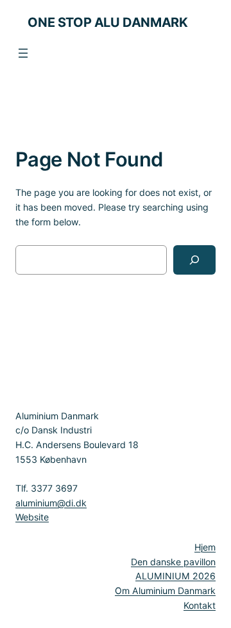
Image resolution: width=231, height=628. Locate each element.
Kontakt (200, 605)
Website (32, 516)
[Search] (194, 260)
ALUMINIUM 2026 (175, 575)
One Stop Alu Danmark (107, 22)
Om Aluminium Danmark (165, 590)
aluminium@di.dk (51, 502)
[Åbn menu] (23, 53)
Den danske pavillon (173, 561)
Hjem (205, 547)
